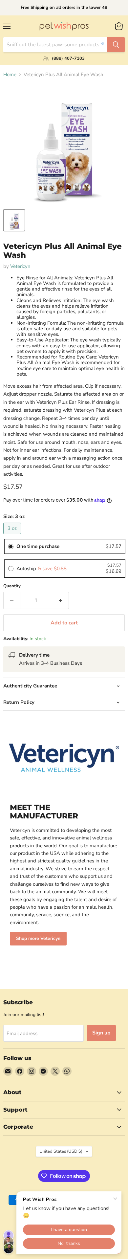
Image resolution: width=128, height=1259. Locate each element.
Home (9, 74)
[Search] (116, 44)
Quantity (12, 586)
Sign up (101, 1032)
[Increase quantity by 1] (60, 600)
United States (60, 1151)
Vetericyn (20, 266)
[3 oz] (13, 535)
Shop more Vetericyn (38, 938)
